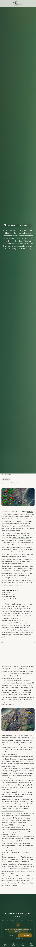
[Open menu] (32, 4)
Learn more (18, 931)
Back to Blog (7, 474)
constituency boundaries (20, 538)
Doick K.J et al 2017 (10, 618)
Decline (10, 935)
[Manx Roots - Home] (18, 3)
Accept (26, 935)
